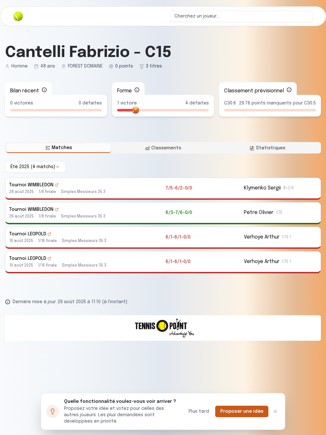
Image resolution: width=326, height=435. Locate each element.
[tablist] (163, 147)
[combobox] (241, 16)
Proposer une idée (241, 411)
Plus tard (198, 411)
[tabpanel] (163, 217)
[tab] (58, 148)
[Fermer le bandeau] (275, 411)
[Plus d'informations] (44, 89)
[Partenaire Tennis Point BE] (163, 328)
